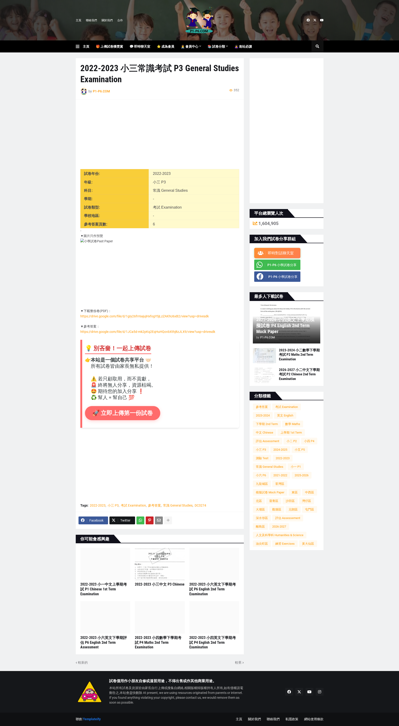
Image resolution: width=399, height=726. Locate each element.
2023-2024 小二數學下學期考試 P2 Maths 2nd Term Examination (299, 354)
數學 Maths (292, 424)
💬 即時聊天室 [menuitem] (140, 46)
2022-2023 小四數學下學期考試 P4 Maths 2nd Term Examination (158, 642)
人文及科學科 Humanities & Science (279, 535)
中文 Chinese (264, 432)
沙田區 (290, 501)
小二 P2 (292, 441)
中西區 (309, 492)
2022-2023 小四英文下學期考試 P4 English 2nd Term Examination (212, 642)
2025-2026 (301, 475)
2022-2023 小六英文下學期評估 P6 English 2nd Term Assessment (103, 642)
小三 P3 (113, 505)
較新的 (83, 662)
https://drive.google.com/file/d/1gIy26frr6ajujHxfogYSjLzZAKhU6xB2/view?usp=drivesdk (144, 316)
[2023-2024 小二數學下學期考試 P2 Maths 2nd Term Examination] (264, 355)
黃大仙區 (308, 543)
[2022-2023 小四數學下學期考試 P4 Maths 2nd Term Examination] (160, 617)
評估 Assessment (267, 441)
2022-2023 (98, 505)
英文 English (285, 415)
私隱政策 (291, 719)
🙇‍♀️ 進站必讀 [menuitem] (243, 46)
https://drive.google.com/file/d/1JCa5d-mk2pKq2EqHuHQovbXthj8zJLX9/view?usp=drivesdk (147, 332)
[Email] (159, 520)
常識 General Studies (178, 505)
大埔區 (260, 509)
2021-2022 (280, 475)
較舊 (238, 662)
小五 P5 (300, 449)
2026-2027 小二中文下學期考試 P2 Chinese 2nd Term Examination (299, 374)
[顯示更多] (168, 520)
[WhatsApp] (140, 520)
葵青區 (273, 501)
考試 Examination (133, 505)
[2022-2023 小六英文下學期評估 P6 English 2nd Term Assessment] (105, 617)
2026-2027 (279, 526)
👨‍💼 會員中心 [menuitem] (189, 46)
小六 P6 (261, 475)
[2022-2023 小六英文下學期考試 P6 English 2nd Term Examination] (214, 564)
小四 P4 (309, 441)
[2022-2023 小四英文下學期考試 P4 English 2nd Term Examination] (214, 617)
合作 (120, 20)
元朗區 (293, 509)
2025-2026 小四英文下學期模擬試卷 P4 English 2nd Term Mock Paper (285, 325)
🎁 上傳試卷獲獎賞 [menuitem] (109, 46)
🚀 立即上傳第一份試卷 (122, 413)
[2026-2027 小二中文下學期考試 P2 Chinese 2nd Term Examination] (264, 375)
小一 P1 (296, 466)
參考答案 (154, 505)
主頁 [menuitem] (86, 46)
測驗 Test (262, 458)
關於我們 (107, 20)
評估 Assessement (287, 518)
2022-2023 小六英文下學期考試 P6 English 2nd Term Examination (212, 589)
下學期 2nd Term (267, 424)
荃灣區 (279, 484)
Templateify (92, 719)
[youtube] (321, 20)
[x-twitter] (314, 20)
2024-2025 (280, 449)
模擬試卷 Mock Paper (270, 492)
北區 (259, 501)
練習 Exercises (285, 543)
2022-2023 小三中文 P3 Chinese (159, 584)
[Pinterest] (150, 520)
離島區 (260, 526)
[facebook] (308, 20)
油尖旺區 (262, 543)
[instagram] (319, 692)
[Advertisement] (159, 136)
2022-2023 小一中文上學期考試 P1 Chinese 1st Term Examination (103, 589)
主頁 (78, 20)
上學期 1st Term (291, 432)
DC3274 (200, 505)
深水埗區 (262, 518)
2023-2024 (263, 415)
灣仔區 (306, 501)
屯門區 (309, 509)
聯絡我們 (91, 20)
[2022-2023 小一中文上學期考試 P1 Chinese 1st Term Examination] (105, 564)
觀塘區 (276, 509)
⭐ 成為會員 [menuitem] (165, 46)
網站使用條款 (313, 719)
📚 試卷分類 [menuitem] (216, 46)
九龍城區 (262, 484)
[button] (79, 46)
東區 (295, 492)
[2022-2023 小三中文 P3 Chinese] (160, 564)
